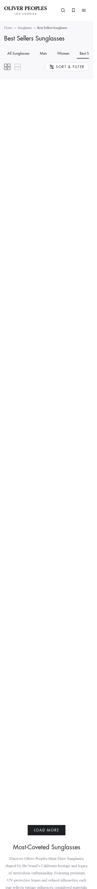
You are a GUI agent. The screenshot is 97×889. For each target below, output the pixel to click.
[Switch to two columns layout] (7, 67)
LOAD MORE (46, 830)
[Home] (25, 10)
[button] (84, 10)
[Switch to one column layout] (17, 67)
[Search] (63, 10)
